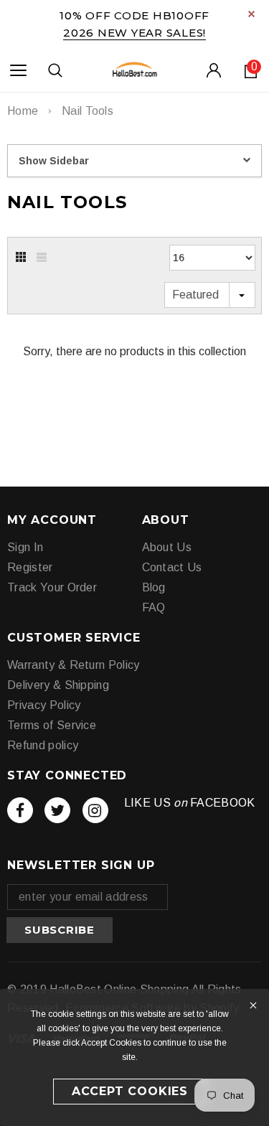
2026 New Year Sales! (134, 32)
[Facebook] (20, 810)
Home (22, 111)
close (251, 14)
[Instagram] (95, 810)
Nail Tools (87, 111)
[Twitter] (57, 810)
